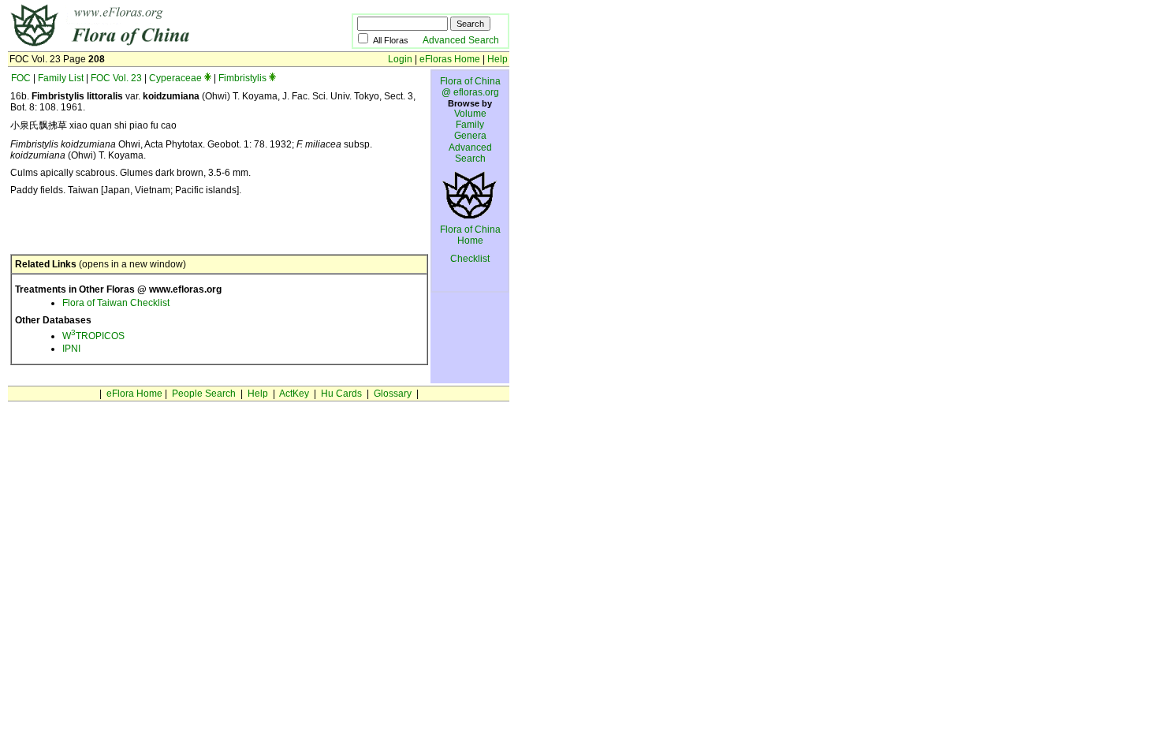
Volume (470, 113)
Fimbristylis (242, 78)
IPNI (71, 348)
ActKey (294, 393)
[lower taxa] (207, 78)
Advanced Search (461, 40)
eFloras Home (449, 59)
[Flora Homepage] (156, 45)
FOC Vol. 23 (116, 78)
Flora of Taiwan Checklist (116, 302)
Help (497, 59)
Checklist (470, 258)
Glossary (393, 393)
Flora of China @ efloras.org (470, 87)
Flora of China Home (470, 235)
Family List (61, 78)
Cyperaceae (175, 78)
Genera (470, 135)
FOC (21, 78)
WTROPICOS (93, 336)
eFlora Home (134, 393)
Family (470, 124)
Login (400, 59)
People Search (204, 393)
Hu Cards (341, 393)
